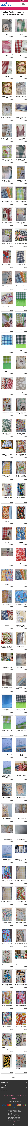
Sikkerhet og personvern (20, 1095)
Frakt (4, 1095)
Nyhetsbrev (14, 1098)
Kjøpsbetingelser (10, 1095)
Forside (2, 8)
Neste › (13, 1077)
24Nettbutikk (16, 1124)
